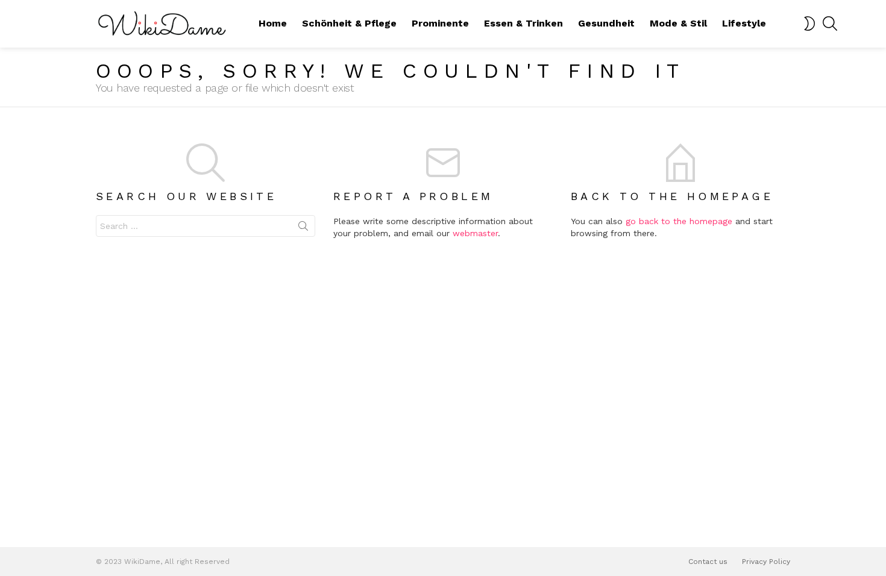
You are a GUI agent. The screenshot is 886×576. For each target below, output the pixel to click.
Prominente (440, 23)
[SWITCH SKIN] (809, 23)
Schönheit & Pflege (349, 23)
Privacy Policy (766, 561)
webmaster (475, 233)
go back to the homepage (679, 221)
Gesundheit (606, 23)
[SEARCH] (830, 23)
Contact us (707, 561)
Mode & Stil (678, 23)
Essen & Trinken (523, 23)
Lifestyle (744, 23)
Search (303, 228)
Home (273, 23)
